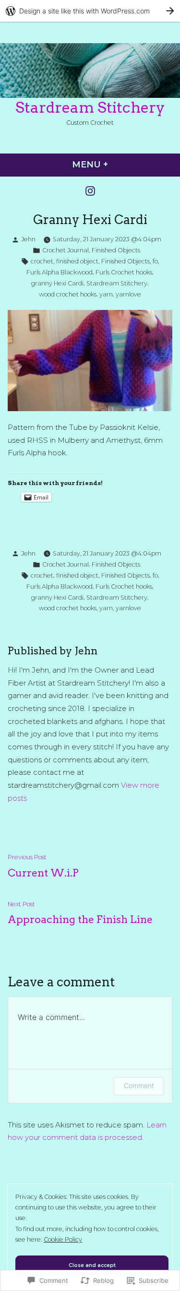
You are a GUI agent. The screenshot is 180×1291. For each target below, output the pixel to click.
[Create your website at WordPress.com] (90, 11)
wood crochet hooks (67, 294)
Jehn (28, 239)
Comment (139, 1085)
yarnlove (128, 294)
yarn (106, 294)
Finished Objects (116, 250)
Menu (118, 164)
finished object (77, 261)
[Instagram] (90, 190)
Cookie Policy (63, 1239)
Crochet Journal (65, 250)
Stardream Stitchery (90, 107)
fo (155, 261)
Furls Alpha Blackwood (59, 272)
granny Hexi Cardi (57, 283)
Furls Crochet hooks (124, 272)
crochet (42, 261)
